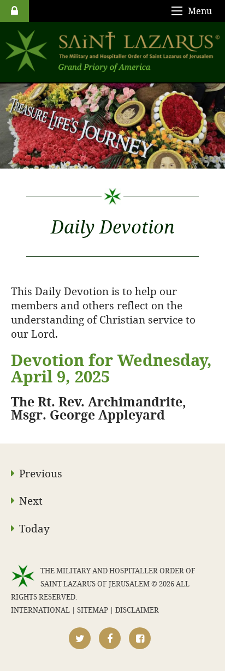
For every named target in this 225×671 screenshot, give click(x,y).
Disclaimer (137, 610)
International (40, 610)
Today (34, 528)
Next (31, 500)
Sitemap (92, 610)
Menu (200, 10)
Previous (40, 473)
